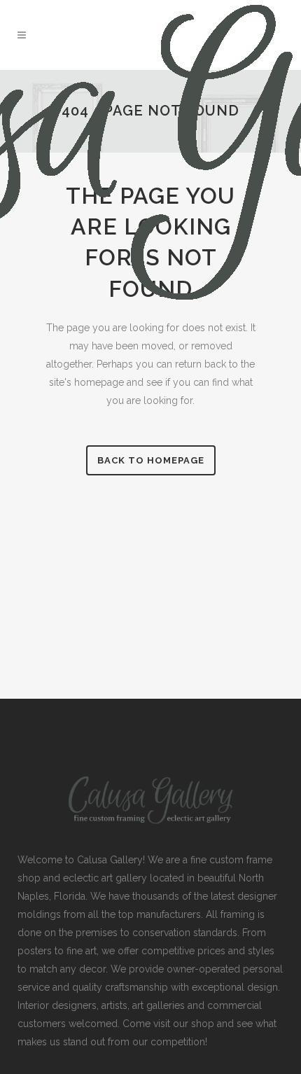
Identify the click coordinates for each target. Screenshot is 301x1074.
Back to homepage (150, 460)
